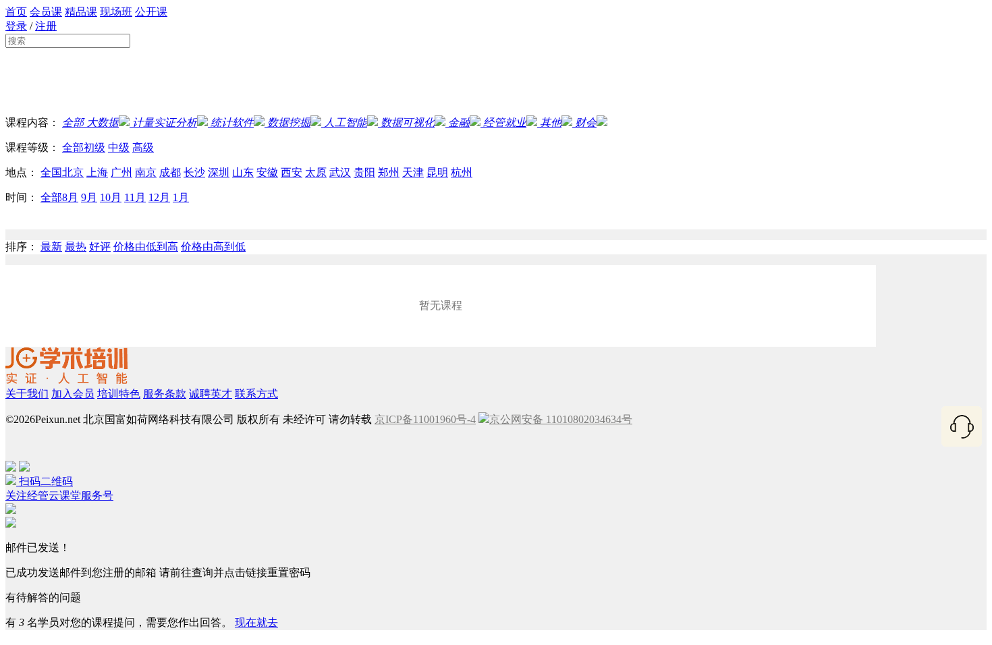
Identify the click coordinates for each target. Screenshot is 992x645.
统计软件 (232, 122)
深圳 (218, 172)
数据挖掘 (288, 122)
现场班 (116, 12)
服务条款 (164, 393)
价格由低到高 (145, 246)
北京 (73, 172)
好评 (100, 246)
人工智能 (345, 122)
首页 (16, 12)
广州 (121, 172)
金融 (459, 122)
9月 (89, 197)
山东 (243, 172)
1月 (181, 197)
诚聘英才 (210, 393)
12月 (159, 197)
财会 (586, 122)
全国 (51, 172)
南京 (146, 172)
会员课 (46, 12)
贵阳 (364, 172)
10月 (110, 197)
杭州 (461, 172)
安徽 (267, 172)
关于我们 (27, 393)
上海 (97, 172)
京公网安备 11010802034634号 (560, 419)
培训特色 (118, 393)
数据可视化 (408, 122)
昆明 (437, 172)
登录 (16, 26)
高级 (143, 147)
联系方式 (256, 393)
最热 (75, 246)
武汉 (340, 172)
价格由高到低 (213, 246)
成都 (170, 172)
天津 (413, 172)
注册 (46, 26)
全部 (73, 122)
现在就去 (256, 622)
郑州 (388, 172)
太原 (316, 172)
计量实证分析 (164, 122)
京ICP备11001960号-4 (425, 419)
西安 (291, 172)
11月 (135, 197)
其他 (550, 122)
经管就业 (504, 122)
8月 (70, 197)
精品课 (81, 12)
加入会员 (72, 393)
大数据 (101, 122)
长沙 (194, 172)
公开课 (151, 12)
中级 (119, 147)
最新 (51, 246)
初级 (94, 147)
